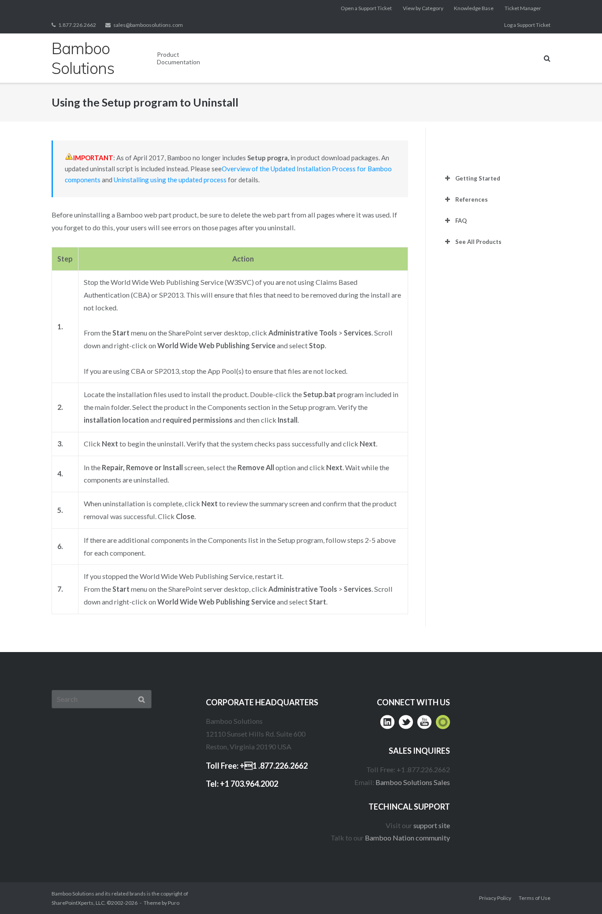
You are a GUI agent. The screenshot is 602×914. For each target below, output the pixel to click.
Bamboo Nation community (407, 837)
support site (431, 825)
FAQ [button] (461, 220)
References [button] (471, 199)
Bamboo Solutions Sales (412, 782)
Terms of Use (534, 898)
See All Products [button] (478, 241)
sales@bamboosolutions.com (148, 25)
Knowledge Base (474, 8)
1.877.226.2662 (77, 25)
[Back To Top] (578, 890)
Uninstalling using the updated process (170, 180)
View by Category (423, 8)
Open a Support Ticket (366, 8)
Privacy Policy (495, 898)
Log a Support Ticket (527, 25)
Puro (173, 902)
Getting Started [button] (477, 178)
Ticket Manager (523, 8)
